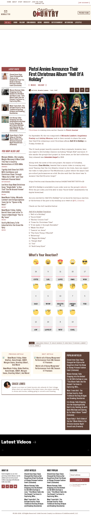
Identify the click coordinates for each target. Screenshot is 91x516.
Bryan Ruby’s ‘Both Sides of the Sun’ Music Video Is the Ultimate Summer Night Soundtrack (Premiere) (16, 139)
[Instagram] (7, 486)
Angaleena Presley (42, 343)
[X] (77, 90)
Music (4, 194)
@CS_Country (78, 200)
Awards (4, 166)
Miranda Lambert (69, 135)
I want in (78, 480)
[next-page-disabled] (87, 450)
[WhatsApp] (87, 90)
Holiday (41, 85)
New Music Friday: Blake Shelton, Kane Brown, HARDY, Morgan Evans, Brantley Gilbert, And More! (16, 370)
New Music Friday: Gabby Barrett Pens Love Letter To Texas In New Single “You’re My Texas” (12, 213)
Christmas (33, 130)
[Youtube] (15, 486)
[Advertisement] (45, 45)
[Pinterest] (82, 90)
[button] (84, 22)
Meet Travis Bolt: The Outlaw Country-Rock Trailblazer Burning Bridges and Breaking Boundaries (17, 109)
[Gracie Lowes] (30, 90)
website (83, 187)
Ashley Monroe (57, 343)
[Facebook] (72, 90)
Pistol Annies (34, 345)
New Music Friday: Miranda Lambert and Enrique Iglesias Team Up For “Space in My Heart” (13, 201)
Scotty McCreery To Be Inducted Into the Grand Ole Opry (12, 225)
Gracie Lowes (43, 90)
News (4, 230)
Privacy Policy (76, 486)
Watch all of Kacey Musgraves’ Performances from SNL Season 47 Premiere (47, 368)
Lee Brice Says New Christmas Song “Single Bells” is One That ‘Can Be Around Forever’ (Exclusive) (13, 188)
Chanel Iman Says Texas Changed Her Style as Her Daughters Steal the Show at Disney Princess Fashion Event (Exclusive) (17, 79)
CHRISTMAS (68, 343)
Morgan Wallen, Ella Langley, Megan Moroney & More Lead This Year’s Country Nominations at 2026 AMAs (13, 160)
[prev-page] (3, 450)
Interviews (6, 181)
